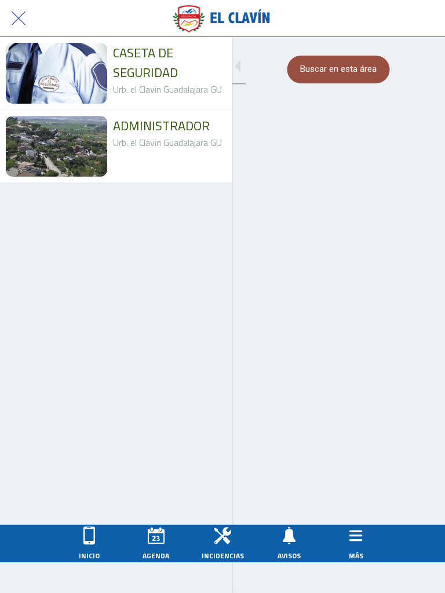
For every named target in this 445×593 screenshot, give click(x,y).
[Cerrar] (18, 18)
